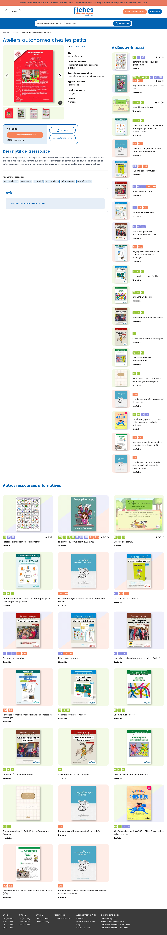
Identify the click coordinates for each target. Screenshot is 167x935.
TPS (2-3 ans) (8, 918)
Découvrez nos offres (134, 11)
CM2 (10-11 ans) (42, 921)
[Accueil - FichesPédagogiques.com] (83, 12)
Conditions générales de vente (114, 928)
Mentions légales (108, 918)
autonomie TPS (11, 181)
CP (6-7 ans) (24, 918)
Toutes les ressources (47, 23)
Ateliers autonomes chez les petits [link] (36, 33)
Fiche (15, 33)
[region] (33, 75)
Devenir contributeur (63, 918)
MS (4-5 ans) (8, 925)
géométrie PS (67, 181)
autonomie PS (52, 181)
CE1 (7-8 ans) (24, 921)
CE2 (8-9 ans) (25, 925)
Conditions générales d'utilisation (115, 925)
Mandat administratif (85, 921)
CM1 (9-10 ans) (42, 918)
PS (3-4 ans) (8, 921)
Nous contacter (83, 928)
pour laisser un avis (28, 203)
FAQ (78, 925)
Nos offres (80, 918)
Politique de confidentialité (112, 921)
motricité (38, 181)
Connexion (155, 11)
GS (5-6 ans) (8, 928)
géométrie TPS (84, 181)
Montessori (26, 181)
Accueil (6, 33)
